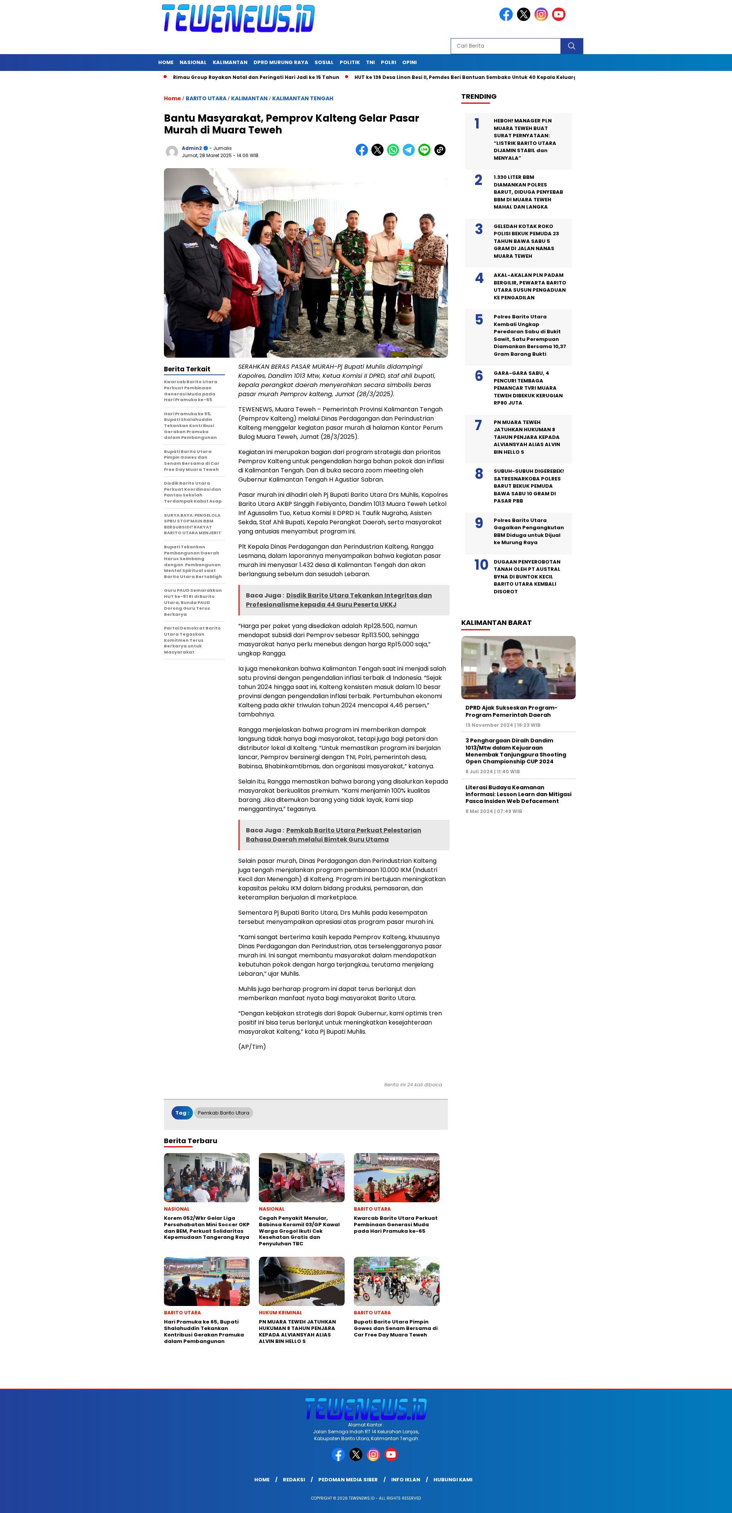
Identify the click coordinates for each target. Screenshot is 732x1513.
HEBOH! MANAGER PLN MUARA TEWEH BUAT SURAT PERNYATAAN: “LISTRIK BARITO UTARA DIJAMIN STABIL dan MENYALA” (525, 139)
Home (165, 62)
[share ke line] (426, 154)
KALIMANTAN (230, 62)
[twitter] (525, 19)
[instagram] (543, 19)
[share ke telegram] (410, 154)
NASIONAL (193, 62)
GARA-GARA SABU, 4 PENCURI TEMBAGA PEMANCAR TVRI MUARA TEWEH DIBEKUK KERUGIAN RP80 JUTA (528, 387)
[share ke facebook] (363, 154)
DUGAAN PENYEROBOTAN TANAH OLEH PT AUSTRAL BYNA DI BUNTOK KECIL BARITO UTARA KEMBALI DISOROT (527, 576)
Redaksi (294, 1479)
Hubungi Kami (452, 1479)
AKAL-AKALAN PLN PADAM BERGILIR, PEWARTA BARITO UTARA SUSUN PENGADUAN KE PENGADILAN (530, 286)
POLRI (388, 62)
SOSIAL (324, 62)
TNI (370, 62)
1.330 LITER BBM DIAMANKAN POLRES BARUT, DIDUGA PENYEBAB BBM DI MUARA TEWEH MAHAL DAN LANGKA (528, 191)
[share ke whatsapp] (395, 154)
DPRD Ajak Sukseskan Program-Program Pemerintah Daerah (511, 711)
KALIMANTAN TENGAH (302, 98)
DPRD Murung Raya (281, 62)
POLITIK (350, 62)
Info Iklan (405, 1479)
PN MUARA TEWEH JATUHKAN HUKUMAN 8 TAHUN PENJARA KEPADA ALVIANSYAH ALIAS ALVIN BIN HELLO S (527, 437)
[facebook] (507, 19)
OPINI (409, 62)
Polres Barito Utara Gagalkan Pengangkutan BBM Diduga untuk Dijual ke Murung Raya (529, 531)
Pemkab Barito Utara (223, 1112)
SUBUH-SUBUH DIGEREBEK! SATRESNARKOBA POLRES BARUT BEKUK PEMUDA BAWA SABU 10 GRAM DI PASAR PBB (529, 485)
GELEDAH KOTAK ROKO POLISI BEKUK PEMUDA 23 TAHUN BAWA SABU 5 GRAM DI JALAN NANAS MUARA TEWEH (526, 241)
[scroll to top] (703, 1501)
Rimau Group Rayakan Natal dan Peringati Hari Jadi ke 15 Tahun (212, 77)
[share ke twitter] (379, 154)
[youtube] (560, 19)
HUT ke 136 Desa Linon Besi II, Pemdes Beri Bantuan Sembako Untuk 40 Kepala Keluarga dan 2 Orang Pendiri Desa (456, 77)
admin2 (192, 148)
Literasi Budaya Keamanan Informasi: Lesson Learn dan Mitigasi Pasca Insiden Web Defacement (518, 794)
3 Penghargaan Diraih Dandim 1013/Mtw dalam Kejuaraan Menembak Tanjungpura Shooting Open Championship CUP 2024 (516, 751)
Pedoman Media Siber (348, 1479)
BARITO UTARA (206, 98)
